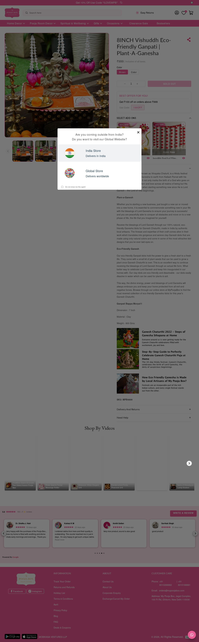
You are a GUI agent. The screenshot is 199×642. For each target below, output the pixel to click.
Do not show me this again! (75, 186)
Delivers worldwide (97, 176)
